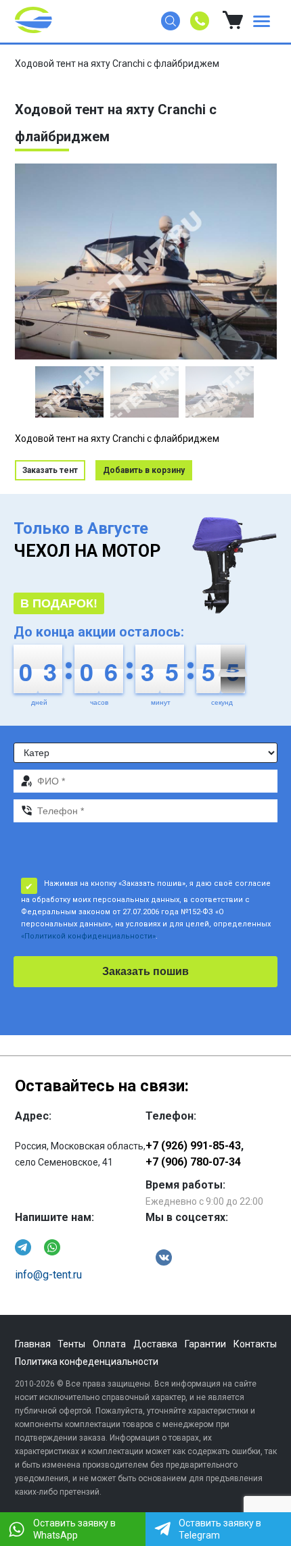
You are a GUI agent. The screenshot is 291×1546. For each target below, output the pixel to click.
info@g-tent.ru (48, 1274)
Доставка (155, 1344)
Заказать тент (50, 470)
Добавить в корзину (144, 470)
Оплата (109, 1344)
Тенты (71, 1344)
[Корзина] (233, 21)
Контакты (255, 1344)
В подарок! (58, 603)
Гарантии (205, 1344)
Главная (33, 1344)
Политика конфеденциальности (86, 1361)
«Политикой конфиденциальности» (88, 936)
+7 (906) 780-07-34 (193, 1161)
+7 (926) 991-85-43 (193, 1145)
